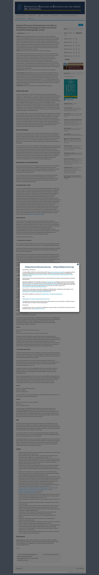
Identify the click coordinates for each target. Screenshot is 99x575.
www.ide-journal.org (50, 281)
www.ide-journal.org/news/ (56, 272)
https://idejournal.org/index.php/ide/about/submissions (36, 299)
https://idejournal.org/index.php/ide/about (52, 294)
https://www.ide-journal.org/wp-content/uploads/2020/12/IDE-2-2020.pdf (40, 284)
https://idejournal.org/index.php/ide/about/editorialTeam (36, 291)
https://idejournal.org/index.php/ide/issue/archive (34, 286)
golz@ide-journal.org (39, 308)
